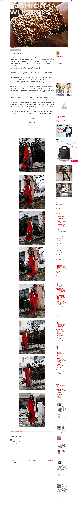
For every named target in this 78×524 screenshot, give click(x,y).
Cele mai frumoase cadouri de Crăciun (61, 396)
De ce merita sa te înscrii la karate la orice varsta (61, 319)
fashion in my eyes (60, 389)
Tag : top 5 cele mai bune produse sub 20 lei (64, 486)
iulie (59, 241)
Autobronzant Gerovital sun (64, 451)
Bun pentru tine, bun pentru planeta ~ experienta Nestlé (61, 354)
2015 (58, 213)
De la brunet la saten (64, 404)
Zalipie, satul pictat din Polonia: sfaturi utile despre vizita (61, 297)
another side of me (60, 295)
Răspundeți (15, 443)
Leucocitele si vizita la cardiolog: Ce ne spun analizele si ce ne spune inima (61, 291)
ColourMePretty (60, 56)
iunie (59, 243)
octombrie (60, 236)
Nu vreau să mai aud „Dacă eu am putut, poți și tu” (61, 308)
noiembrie (60, 235)
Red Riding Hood (61, 229)
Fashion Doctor (60, 312)
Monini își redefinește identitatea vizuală (61, 285)
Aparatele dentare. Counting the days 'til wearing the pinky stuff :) (61, 439)
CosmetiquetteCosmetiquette (61, 323)
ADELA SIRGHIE (60, 301)
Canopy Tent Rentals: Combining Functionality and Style (61, 360)
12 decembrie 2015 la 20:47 (22, 439)
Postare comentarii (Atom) (19, 462)
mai (59, 245)
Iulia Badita (59, 265)
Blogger (43, 515)
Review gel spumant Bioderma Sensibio (60, 376)
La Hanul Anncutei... (61, 288)
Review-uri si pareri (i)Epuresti (61, 340)
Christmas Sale (60, 218)
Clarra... (58, 358)
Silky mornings (60, 227)
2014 (58, 254)
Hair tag (63, 426)
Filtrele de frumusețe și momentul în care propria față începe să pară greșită (61, 267)
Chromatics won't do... (62, 216)
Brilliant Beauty (60, 375)
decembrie (60, 215)
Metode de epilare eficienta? (60, 366)
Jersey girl (60, 219)
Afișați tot (65, 398)
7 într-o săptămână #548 (61, 276)
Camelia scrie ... (60, 275)
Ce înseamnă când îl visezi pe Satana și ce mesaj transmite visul (61, 342)
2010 (58, 259)
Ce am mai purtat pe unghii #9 (61, 280)
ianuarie (60, 252)
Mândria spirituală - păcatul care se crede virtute (60, 331)
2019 (58, 208)
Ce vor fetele (59, 283)
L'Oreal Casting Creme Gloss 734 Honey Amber (64, 416)
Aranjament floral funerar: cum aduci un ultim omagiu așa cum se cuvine (61, 325)
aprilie (60, 247)
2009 (58, 261)
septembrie (60, 238)
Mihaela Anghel (60, 384)
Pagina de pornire (32, 460)
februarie (60, 250)
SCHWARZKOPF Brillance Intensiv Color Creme (64, 462)
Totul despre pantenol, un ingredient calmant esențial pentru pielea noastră (61, 314)
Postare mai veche (51, 460)
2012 (58, 256)
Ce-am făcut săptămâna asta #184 (61, 381)
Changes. (58, 272)
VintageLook (59, 329)
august (60, 240)
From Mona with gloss (61, 346)
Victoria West (15, 439)
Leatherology (60, 232)
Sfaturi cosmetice (60, 335)
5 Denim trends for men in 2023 (61, 391)
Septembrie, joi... (60, 379)
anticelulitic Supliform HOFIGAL (64, 473)
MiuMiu (58, 364)
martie (60, 248)
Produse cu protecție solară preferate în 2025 (61, 337)
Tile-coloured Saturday (62, 231)
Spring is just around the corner (62, 222)
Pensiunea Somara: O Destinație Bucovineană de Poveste (61, 348)
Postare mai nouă (13, 460)
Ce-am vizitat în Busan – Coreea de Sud (61, 386)
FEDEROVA (59, 352)
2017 (58, 210)
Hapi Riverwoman (60, 317)
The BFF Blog (60, 306)
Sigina (58, 271)
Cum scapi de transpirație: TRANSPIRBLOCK (61, 303)
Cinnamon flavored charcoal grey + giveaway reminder (62, 225)
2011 (58, 257)
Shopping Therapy (60, 278)
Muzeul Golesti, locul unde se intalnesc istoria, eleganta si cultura (61, 371)
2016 (58, 211)
